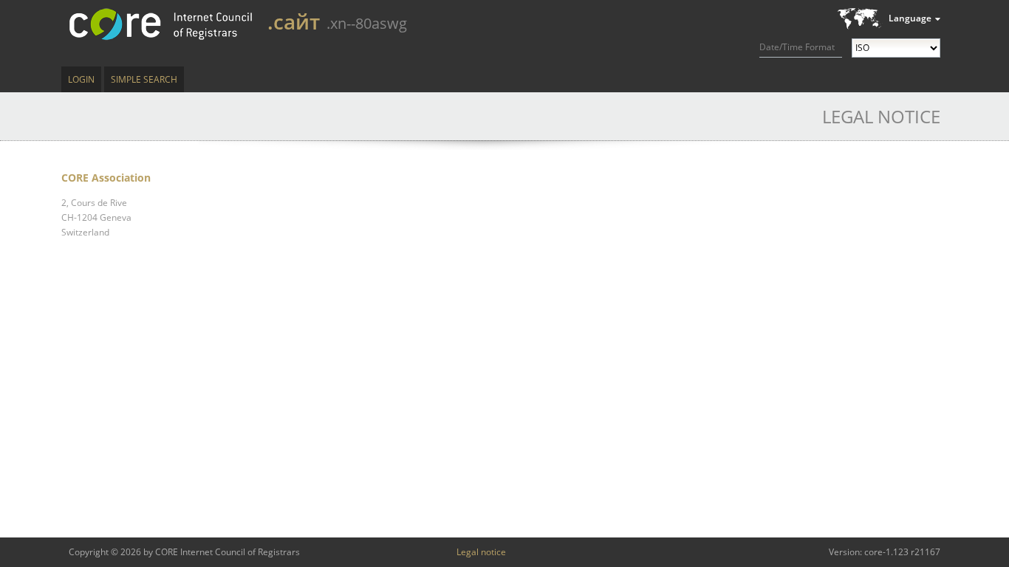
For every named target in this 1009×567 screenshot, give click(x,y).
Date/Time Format (797, 47)
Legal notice (481, 552)
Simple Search (144, 79)
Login (81, 79)
